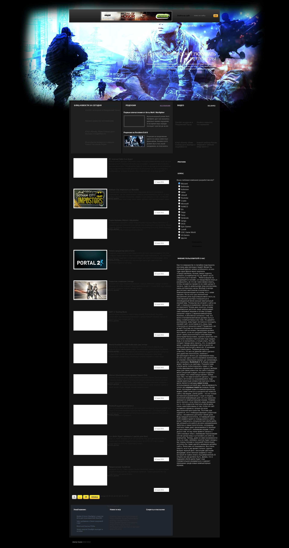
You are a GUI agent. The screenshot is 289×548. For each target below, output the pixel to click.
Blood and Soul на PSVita (86, 526)
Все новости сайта (111, 105)
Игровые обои (146, 26)
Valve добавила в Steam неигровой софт (90, 522)
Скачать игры (166, 26)
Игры (90, 26)
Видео (101, 26)
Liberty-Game (77, 542)
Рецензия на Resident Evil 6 (136, 132)
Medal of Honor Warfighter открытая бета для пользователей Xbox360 (90, 517)
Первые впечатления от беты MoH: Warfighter (144, 112)
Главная (77, 26)
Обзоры (129, 26)
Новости (115, 26)
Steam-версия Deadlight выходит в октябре (90, 530)
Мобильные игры (187, 26)
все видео (211, 105)
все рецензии (165, 105)
